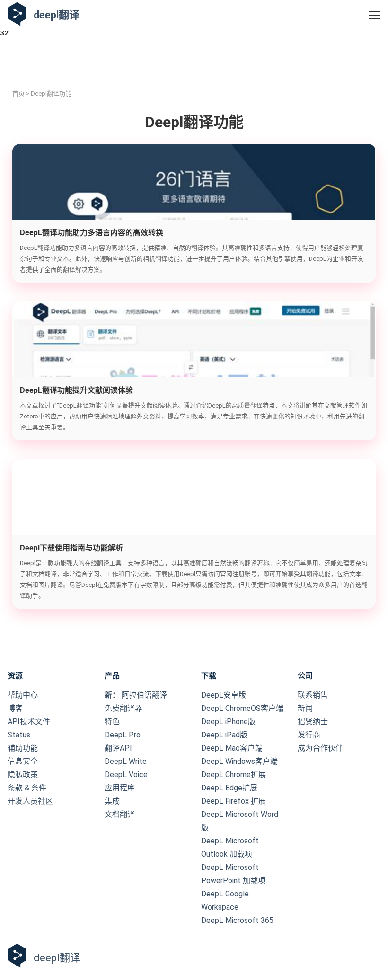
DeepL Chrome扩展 (233, 774)
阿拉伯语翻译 (136, 695)
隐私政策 (23, 774)
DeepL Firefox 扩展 (233, 801)
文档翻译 (120, 814)
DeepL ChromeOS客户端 (242, 708)
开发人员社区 (30, 801)
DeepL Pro (123, 734)
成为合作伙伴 (320, 748)
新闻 (305, 708)
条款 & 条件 (27, 787)
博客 (15, 708)
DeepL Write (126, 761)
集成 (112, 801)
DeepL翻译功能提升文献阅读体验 (76, 390)
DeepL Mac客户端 (232, 748)
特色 (112, 721)
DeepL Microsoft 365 (237, 920)
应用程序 (120, 787)
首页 (18, 93)
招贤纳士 (313, 721)
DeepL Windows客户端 (239, 761)
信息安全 (23, 761)
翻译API (118, 748)
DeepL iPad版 (224, 734)
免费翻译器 (123, 708)
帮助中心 (23, 695)
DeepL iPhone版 (228, 721)
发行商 (309, 734)
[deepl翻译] (17, 14)
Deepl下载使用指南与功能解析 (71, 547)
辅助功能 (23, 748)
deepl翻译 (56, 15)
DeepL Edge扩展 (229, 787)
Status (19, 734)
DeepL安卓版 (223, 695)
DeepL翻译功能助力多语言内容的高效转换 (91, 232)
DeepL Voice (126, 774)
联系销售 (313, 695)
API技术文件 (29, 721)
